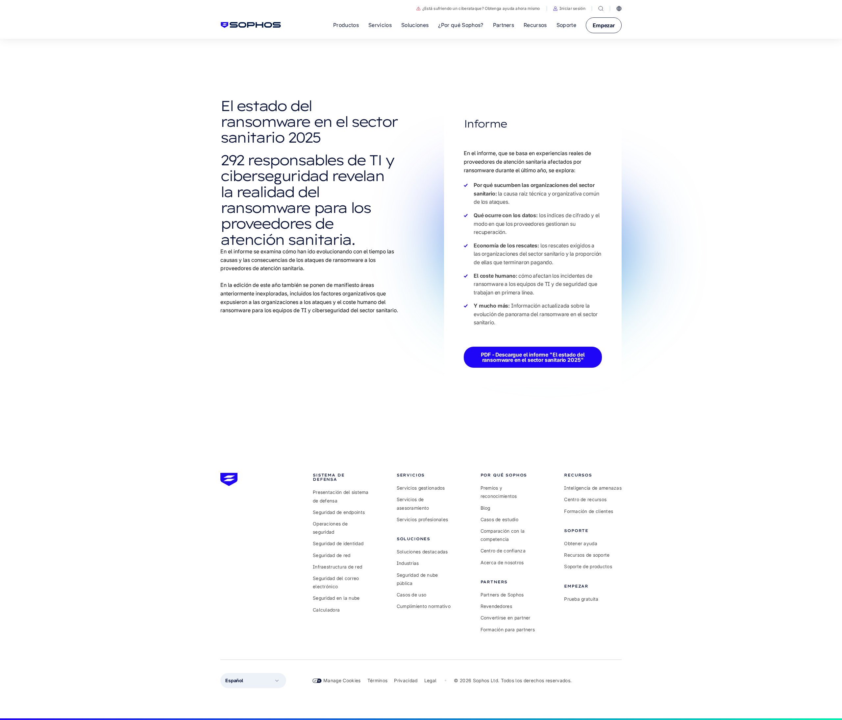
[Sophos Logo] (250, 25)
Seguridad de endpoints (339, 512)
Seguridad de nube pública (417, 579)
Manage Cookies (342, 680)
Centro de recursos (585, 499)
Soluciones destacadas (422, 551)
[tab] (341, 477)
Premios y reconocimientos (499, 492)
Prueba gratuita (581, 599)
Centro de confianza (503, 550)
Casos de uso (411, 594)
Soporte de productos (588, 566)
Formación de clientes (588, 511)
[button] (569, 8)
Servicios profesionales (422, 519)
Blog (485, 508)
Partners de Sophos (502, 594)
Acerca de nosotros (502, 562)
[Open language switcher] (619, 8)
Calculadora (326, 610)
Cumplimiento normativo (424, 606)
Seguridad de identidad (338, 543)
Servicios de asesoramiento (413, 503)
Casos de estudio (499, 519)
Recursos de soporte (586, 555)
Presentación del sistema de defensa (341, 496)
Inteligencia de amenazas (593, 488)
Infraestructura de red (337, 566)
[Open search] (601, 8)
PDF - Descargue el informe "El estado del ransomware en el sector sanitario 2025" (532, 357)
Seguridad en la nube (336, 598)
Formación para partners (508, 629)
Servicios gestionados (421, 488)
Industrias (408, 563)
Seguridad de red (331, 555)
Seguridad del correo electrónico (336, 582)
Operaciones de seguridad (330, 528)
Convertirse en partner (506, 617)
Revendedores (496, 606)
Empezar (604, 25)
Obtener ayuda (580, 543)
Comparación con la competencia (503, 535)
